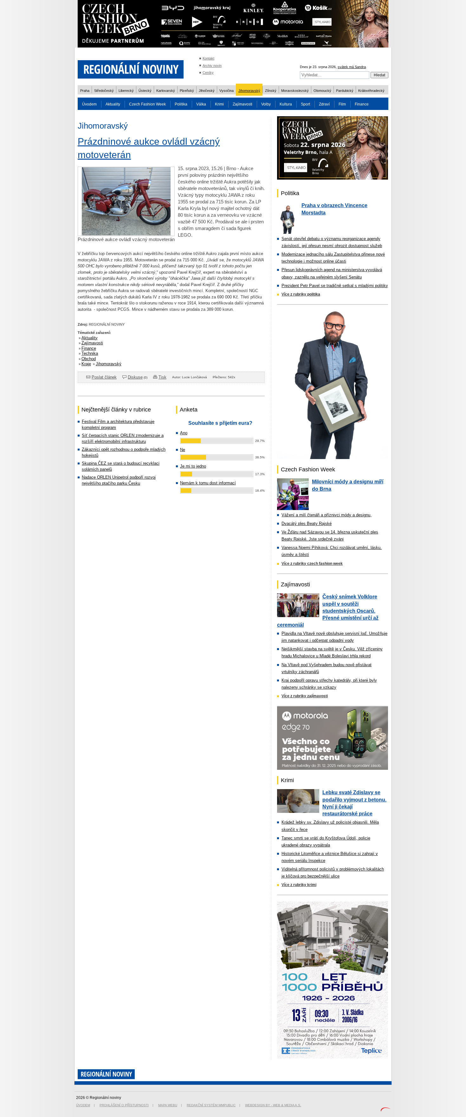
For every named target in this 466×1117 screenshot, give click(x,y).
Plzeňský (187, 91)
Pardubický (344, 91)
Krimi (219, 104)
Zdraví (324, 104)
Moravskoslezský (295, 91)
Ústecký (145, 91)
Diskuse (135, 377)
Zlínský (270, 91)
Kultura (286, 104)
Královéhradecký (371, 91)
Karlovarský (165, 91)
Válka (201, 104)
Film (342, 104)
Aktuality (113, 104)
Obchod (88, 358)
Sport (305, 104)
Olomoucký (322, 91)
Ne (182, 449)
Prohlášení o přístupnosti (124, 1105)
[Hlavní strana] (131, 82)
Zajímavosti (242, 104)
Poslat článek (104, 377)
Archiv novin (212, 65)
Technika (89, 353)
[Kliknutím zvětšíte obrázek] (126, 234)
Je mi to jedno (193, 466)
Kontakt (208, 58)
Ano (183, 433)
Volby (266, 104)
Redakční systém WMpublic (211, 1105)
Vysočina (226, 91)
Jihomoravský (249, 91)
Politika (181, 104)
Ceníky (208, 72)
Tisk (162, 377)
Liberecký (126, 91)
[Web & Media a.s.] (385, 1110)
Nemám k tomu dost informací (208, 483)
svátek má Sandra (352, 67)
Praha (84, 91)
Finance (362, 104)
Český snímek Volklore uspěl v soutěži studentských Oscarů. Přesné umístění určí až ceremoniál (328, 611)
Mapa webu (167, 1105)
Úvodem (89, 104)
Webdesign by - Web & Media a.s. (273, 1105)
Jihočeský (207, 91)
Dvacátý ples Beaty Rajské (307, 523)
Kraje (86, 363)
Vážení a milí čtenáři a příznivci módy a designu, (327, 515)
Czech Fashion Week (147, 104)
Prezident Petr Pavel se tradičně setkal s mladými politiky (335, 285)
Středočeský (104, 91)
